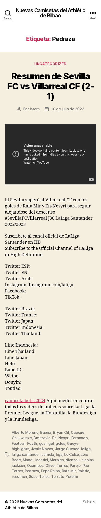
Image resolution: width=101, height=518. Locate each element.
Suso (33, 476)
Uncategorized (50, 64)
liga (59, 454)
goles (60, 443)
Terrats (57, 476)
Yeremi (72, 476)
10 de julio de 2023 (67, 109)
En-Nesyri (60, 437)
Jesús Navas (42, 448)
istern (35, 109)
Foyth (32, 443)
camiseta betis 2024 (25, 401)
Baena (45, 432)
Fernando (79, 437)
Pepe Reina (50, 471)
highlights (20, 448)
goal (43, 443)
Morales (56, 460)
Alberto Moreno (25, 432)
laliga (85, 448)
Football (18, 443)
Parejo (75, 465)
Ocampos (35, 465)
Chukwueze (22, 437)
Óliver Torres (56, 465)
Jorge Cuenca (67, 448)
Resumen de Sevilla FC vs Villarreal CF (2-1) (50, 86)
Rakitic (83, 471)
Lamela (47, 454)
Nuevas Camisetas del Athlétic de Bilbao (50, 13)
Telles (44, 476)
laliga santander (26, 454)
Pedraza (32, 471)
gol (51, 443)
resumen (19, 476)
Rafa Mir (69, 471)
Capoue (77, 432)
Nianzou (72, 460)
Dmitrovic (42, 437)
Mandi (28, 460)
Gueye (72, 443)
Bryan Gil (61, 432)
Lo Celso (71, 454)
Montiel (41, 460)
